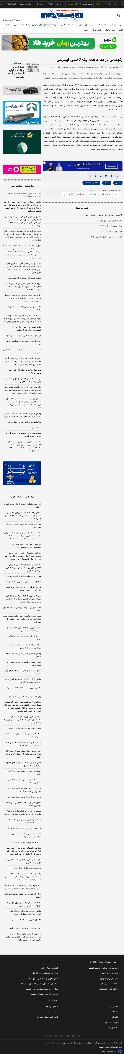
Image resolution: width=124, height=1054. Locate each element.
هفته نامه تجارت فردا (109, 983)
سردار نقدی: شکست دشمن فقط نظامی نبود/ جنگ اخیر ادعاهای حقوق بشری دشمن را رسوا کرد (22, 619)
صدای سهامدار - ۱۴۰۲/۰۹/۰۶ (110, 226)
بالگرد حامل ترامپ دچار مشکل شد (26, 842)
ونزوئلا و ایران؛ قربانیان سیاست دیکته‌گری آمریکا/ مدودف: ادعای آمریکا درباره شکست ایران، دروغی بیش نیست (23, 599)
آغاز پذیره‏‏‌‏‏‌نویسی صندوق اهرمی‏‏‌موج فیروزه (104, 236)
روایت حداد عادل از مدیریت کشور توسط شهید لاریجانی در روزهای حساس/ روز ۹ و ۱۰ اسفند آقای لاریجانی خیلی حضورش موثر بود (22, 318)
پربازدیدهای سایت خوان (22, 186)
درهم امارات (78, 4)
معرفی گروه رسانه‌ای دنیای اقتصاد (103, 968)
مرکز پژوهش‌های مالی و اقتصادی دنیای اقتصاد (38, 983)
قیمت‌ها (8, 24)
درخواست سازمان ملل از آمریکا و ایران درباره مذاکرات (22, 672)
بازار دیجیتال (44, 24)
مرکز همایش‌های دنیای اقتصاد (45, 973)
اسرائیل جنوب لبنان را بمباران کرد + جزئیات (23, 581)
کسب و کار (96, 30)
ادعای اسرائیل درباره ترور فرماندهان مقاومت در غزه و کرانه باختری (22, 764)
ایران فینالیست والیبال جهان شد (27, 868)
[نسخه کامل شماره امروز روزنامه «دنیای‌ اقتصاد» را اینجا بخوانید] (33, 67)
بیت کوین (49, 4)
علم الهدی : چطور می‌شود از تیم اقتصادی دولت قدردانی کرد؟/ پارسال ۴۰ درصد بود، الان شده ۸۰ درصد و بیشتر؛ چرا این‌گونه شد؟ (23, 403)
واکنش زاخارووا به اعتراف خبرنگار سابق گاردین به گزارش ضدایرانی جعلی (25, 913)
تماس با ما (113, 1006)
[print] (89, 176)
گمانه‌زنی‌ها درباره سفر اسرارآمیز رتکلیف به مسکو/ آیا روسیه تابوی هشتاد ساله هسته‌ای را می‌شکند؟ (22, 515)
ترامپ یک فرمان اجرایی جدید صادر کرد (24, 797)
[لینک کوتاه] (116, 176)
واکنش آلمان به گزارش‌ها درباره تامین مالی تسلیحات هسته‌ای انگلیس (23, 681)
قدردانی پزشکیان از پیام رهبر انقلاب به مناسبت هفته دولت (25, 821)
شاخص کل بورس (16, 4)
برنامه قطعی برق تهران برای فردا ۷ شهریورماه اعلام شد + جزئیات (26, 329)
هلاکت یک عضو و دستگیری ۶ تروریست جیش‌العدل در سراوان (24, 835)
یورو (106, 4)
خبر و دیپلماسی (116, 24)
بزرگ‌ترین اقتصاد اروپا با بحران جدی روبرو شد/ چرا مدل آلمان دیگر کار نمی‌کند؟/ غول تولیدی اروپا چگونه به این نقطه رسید (23, 851)
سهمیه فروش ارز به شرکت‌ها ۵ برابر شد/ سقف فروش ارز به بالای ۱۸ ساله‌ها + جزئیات (22, 813)
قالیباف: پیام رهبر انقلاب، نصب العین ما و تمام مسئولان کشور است (23, 744)
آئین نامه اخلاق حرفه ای (47, 1017)
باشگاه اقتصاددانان (22, 24)
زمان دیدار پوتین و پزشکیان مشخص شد (24, 828)
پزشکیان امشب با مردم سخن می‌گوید (25, 928)
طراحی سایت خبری (111, 1051)
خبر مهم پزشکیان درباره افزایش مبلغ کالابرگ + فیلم (22, 506)
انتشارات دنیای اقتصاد (49, 968)
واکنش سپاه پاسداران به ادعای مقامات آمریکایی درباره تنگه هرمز (25, 646)
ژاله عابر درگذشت (34, 427)
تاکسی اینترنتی (91, 182)
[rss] (62, 1036)
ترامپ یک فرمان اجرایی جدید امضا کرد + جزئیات (23, 638)
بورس (79, 24)
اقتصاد (103, 24)
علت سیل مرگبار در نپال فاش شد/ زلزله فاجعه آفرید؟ (25, 372)
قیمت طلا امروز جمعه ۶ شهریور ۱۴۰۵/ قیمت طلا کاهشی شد (24, 195)
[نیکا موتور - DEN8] (22, 90)
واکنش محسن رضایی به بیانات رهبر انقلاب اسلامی (23, 655)
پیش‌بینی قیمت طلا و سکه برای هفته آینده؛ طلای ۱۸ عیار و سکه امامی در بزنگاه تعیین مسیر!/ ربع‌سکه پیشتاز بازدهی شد (22, 361)
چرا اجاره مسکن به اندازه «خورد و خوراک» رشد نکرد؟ (23, 526)
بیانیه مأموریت (51, 1011)
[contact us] (51, 1036)
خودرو (35, 24)
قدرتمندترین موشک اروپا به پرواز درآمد (24, 422)
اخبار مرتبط (83, 208)
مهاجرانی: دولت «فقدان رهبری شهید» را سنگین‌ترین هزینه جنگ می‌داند (24, 790)
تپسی (117, 182)
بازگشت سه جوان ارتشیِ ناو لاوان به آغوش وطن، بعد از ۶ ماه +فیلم (23, 380)
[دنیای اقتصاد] (62, 15)
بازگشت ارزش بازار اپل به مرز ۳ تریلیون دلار (103, 215)
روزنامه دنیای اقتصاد (109, 973)
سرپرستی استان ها (110, 1022)
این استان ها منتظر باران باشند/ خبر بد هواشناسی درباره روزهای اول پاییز (24, 546)
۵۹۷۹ (112, 67)
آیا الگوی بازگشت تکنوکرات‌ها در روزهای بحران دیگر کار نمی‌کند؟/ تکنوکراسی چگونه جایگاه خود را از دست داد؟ (23, 937)
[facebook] (111, 176)
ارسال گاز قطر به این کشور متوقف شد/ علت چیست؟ (22, 896)
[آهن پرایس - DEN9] (22, 112)
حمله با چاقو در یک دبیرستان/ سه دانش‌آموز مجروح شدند (22, 735)
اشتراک (115, 1017)
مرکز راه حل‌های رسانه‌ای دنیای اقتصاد (42, 989)
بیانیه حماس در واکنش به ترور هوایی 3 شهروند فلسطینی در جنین (24, 904)
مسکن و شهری (90, 24)
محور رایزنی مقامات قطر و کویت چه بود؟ (23, 576)
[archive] (45, 1036)
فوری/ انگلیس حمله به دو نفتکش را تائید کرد (23, 343)
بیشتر (85, 30)
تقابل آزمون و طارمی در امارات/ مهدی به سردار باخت (24, 664)
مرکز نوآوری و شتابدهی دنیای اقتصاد (42, 978)
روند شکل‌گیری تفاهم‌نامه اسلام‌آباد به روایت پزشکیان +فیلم (22, 781)
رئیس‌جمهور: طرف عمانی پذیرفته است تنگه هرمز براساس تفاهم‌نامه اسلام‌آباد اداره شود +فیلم (23, 754)
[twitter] (106, 176)
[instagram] (79, 1036)
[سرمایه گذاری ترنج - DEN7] (62, 42)
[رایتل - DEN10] (22, 169)
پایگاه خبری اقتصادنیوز (108, 989)
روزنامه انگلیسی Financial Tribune (43, 994)
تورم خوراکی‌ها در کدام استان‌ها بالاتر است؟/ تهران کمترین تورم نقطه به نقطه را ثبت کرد (22, 887)
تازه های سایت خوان (22, 497)
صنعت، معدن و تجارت (63, 24)
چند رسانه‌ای (109, 30)
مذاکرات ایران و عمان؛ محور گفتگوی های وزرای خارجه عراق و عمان (24, 629)
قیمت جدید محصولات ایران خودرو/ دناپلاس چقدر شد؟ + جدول (22, 351)
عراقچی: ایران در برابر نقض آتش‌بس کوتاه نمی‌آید (23, 689)
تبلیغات (115, 1011)
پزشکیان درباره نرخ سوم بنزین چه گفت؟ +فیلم (24, 773)
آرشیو (120, 30)
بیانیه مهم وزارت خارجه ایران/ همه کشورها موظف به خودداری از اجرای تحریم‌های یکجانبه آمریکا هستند (23, 298)
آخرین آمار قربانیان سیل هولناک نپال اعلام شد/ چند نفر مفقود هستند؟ (23, 589)
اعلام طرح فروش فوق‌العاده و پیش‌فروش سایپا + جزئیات (24, 308)
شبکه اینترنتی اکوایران (108, 978)
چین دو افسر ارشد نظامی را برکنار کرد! (25, 696)
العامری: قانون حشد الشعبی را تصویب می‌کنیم (25, 921)
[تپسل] (44, 162)
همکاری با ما (112, 1027)
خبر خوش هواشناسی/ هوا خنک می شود (23, 335)
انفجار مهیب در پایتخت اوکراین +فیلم (25, 728)
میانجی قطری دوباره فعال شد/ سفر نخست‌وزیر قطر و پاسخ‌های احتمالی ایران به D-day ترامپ (22, 719)
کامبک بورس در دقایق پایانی (110, 220)
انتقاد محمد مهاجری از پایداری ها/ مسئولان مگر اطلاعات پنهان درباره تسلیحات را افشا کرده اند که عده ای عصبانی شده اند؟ (22, 535)
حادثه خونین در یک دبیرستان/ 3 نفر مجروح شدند (22, 609)
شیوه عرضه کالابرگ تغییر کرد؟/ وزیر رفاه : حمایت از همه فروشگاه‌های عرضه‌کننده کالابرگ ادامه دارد (23, 286)
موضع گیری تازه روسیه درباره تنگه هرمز (24, 278)
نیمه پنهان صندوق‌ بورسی (111, 231)
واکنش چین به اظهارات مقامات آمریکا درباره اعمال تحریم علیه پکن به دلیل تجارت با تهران (22, 415)
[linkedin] (100, 176)
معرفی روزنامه (52, 1006)
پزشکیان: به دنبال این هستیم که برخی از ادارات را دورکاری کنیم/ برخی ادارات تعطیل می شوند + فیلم (23, 567)
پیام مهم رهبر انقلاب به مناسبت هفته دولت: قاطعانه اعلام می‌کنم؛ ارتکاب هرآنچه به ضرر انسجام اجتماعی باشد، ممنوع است (22, 390)
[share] (56, 1036)
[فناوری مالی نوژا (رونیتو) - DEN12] (22, 473)
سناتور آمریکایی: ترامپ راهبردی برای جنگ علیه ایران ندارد (23, 804)
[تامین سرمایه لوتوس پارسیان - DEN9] (22, 142)
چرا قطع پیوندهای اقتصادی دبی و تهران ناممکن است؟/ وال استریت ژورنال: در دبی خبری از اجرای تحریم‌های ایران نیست (23, 556)
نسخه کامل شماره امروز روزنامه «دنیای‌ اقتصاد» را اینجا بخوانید (15, 70)
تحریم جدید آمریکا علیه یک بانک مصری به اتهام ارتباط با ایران (23, 861)
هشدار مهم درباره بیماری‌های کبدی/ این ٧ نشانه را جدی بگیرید (23, 435)
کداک (106, 182)
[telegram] (95, 176)
